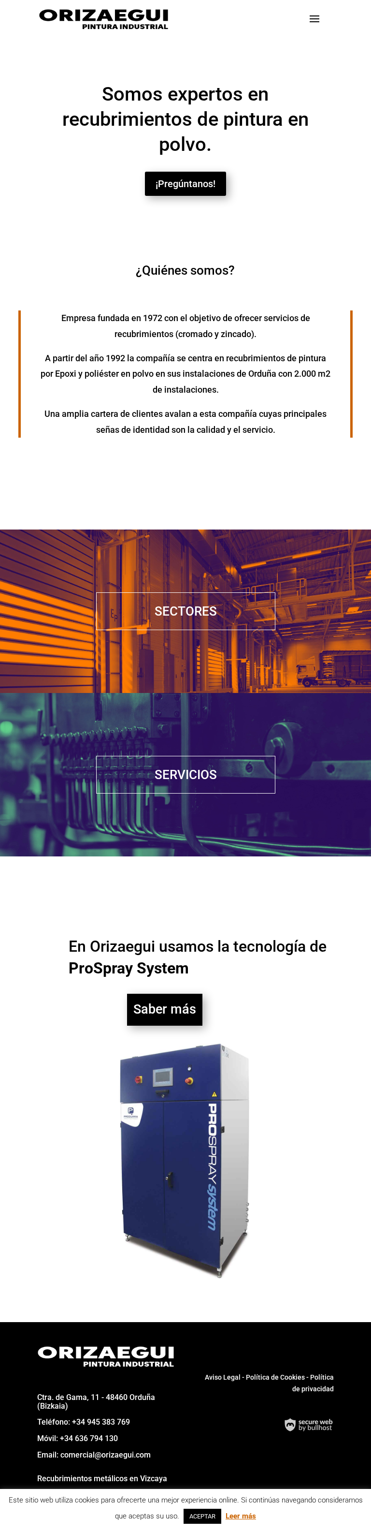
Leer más (241, 1516)
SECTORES (186, 611)
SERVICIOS (186, 774)
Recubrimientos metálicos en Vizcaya (102, 1478)
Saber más (164, 1009)
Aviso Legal (223, 1377)
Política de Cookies (275, 1377)
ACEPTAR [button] (202, 1516)
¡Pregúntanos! (185, 184)
